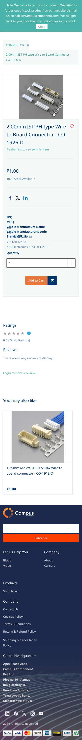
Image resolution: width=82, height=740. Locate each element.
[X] (24, 713)
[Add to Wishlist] (71, 126)
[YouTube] (41, 713)
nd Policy (29, 631)
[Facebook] (10, 198)
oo (6, 617)
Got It (41, 27)
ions (28, 624)
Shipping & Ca (13, 640)
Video (7, 566)
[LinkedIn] (25, 198)
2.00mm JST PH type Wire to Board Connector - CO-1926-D (38, 57)
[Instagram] (32, 713)
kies (11, 617)
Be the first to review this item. (28, 149)
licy (20, 617)
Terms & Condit (14, 624)
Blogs (7, 560)
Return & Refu (13, 631)
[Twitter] (18, 198)
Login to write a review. (19, 373)
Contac (8, 609)
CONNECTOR (15, 45)
